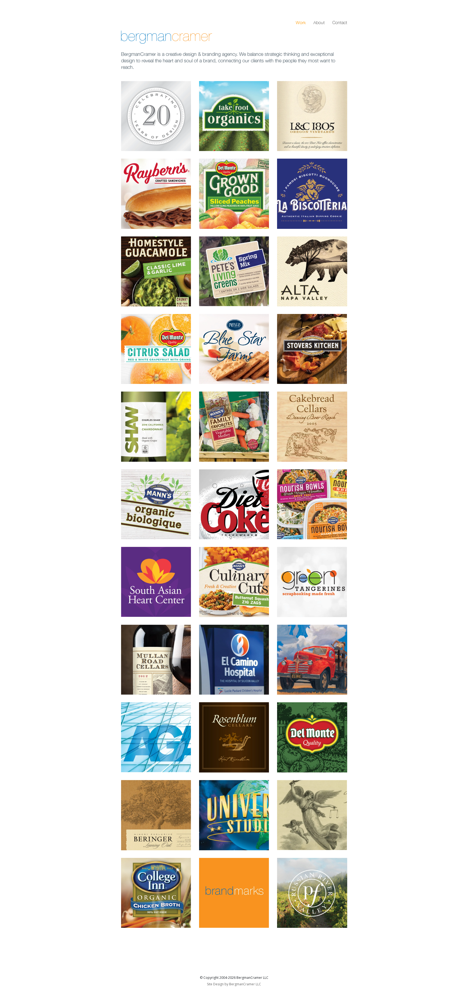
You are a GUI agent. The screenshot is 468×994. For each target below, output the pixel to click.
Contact (339, 22)
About (319, 22)
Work (301, 22)
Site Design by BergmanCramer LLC (234, 984)
